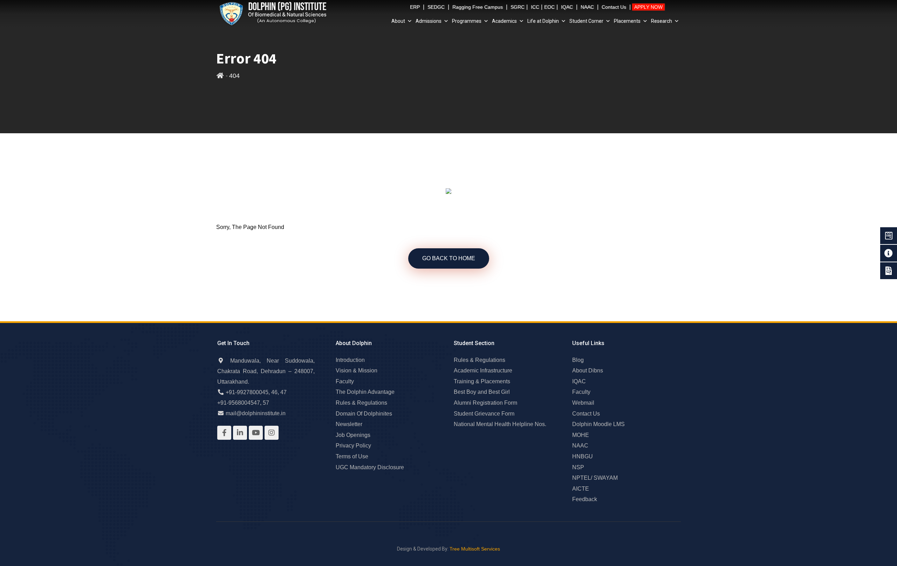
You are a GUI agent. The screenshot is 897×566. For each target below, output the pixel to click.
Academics (504, 21)
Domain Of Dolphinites (364, 414)
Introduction (350, 360)
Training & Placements (482, 381)
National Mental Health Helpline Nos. (500, 424)
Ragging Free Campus (477, 7)
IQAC (567, 7)
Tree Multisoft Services (475, 549)
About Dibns (587, 370)
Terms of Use (352, 456)
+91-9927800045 (247, 392)
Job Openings (353, 435)
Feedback (584, 499)
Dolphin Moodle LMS (598, 424)
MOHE (580, 435)
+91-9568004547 (238, 403)
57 (266, 403)
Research (661, 21)
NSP (578, 467)
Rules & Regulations (361, 403)
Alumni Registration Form (485, 403)
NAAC (587, 7)
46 (274, 392)
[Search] (671, 8)
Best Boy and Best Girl (482, 392)
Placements (627, 21)
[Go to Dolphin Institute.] (220, 75)
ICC (535, 7)
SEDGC (436, 7)
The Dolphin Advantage (365, 392)
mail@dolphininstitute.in (256, 413)
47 (283, 392)
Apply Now (648, 7)
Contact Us (614, 7)
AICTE (580, 489)
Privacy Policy (353, 446)
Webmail (583, 403)
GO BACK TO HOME (448, 258)
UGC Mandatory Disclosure (370, 467)
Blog (578, 360)
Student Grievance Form (484, 414)
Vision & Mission (356, 370)
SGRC (518, 7)
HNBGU (582, 456)
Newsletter (349, 424)
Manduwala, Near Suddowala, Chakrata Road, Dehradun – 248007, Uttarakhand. (266, 371)
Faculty (345, 381)
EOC (549, 7)
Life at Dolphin (543, 21)
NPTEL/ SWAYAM (595, 478)
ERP (415, 7)
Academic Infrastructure (483, 370)
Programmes (466, 21)
